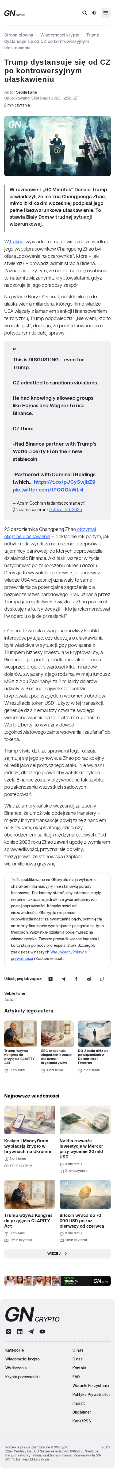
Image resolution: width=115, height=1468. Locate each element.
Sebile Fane (26, 92)
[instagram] (8, 1331)
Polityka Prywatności (91, 1395)
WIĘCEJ (54, 1254)
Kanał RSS (81, 1421)
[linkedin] (20, 1331)
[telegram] (31, 1331)
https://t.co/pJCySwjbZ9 (64, 482)
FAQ (76, 1377)
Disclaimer (81, 1412)
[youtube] (42, 1331)
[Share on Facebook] (76, 979)
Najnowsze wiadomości (32, 1096)
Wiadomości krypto (60, 35)
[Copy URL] (102, 979)
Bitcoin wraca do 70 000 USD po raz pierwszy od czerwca (82, 1221)
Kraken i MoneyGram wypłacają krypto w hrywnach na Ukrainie (27, 1146)
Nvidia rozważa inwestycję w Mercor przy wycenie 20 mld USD (81, 1149)
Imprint (78, 1403)
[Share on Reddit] (89, 979)
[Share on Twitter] (50, 979)
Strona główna (18, 35)
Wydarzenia (16, 1368)
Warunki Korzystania (90, 1386)
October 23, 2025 (65, 510)
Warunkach (60, 952)
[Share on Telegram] (63, 979)
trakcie (16, 242)
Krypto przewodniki (22, 1377)
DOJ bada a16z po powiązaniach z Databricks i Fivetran (93, 1057)
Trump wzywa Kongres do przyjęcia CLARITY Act (19, 1057)
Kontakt (79, 1368)
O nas (77, 1359)
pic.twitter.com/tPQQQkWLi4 (48, 490)
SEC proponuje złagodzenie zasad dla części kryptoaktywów (56, 1057)
